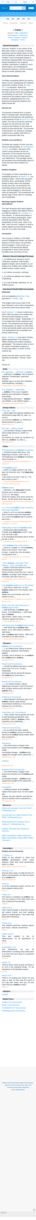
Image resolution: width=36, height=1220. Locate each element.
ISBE (16, 33)
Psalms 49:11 (7, 908)
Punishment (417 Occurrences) (14, 1008)
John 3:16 (26, 119)
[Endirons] (2, 544)
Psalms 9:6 (6, 895)
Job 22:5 (5, 884)
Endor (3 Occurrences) (10, 1005)
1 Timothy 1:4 (26, 213)
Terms (22, 40)
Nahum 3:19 (6, 976)
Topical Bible (23, 838)
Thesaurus (23, 35)
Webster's (23, 33)
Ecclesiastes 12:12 (9, 947)
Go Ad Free (3, 1212)
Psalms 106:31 (7, 934)
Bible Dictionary (24, 836)
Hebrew (17, 38)
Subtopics (15, 40)
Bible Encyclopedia (9, 838)
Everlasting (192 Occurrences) (13, 1011)
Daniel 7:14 (25, 177)
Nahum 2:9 (6, 962)
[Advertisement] (20, 1052)
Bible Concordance (9, 836)
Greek (10, 38)
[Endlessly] (33, 544)
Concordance (12, 35)
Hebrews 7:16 (23, 296)
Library (24, 38)
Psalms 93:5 (6, 923)
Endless (5, 994)
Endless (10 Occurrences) (12, 1002)
